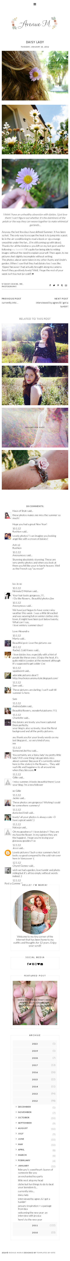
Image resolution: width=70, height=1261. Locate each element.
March (22, 1155)
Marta (16, 638)
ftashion (17, 531)
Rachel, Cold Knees (23, 650)
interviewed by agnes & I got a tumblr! (52, 304)
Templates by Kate (46, 1253)
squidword (18, 670)
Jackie (16, 798)
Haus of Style (20, 510)
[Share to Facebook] (51, 285)
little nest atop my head (30, 1180)
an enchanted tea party (30, 1176)
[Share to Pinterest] (58, 285)
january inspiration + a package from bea (35, 1207)
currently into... (26, 1191)
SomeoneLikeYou (22, 750)
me (21, 284)
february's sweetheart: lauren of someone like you (35, 1171)
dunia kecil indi (20, 812)
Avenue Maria (16, 1253)
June (21, 1139)
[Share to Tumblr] (62, 285)
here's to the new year (30, 1219)
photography (9, 286)
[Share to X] (54, 285)
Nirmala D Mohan (22, 591)
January (23, 1165)
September (25, 1122)
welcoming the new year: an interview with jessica (33, 1214)
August (23, 1128)
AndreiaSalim (20, 706)
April (21, 1149)
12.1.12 (17, 844)
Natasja (17, 827)
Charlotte (18, 717)
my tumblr (18, 249)
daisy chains (11, 284)
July (21, 1133)
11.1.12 (17, 682)
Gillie (15, 777)
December (24, 1106)
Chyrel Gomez (20, 865)
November (25, 1112)
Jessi (15, 848)
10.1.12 (17, 528)
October (23, 1117)
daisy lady (23, 1194)
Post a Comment (13, 883)
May (20, 1144)
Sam (15, 685)
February (24, 1160)
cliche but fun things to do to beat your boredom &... (36, 1186)
